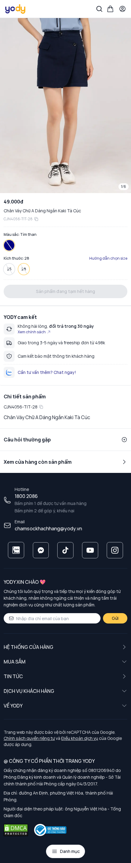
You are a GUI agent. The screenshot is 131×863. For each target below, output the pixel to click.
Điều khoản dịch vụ (79, 738)
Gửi (115, 618)
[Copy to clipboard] (36, 219)
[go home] (15, 9)
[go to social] (16, 550)
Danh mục (70, 851)
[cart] (110, 9)
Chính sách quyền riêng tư (29, 738)
